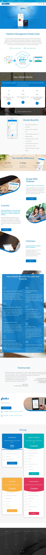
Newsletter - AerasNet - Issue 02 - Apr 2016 (13, 415)
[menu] (22, 4)
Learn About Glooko (17, 48)
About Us (6, 533)
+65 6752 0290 (36, 538)
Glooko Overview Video (31, 48)
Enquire (6, 229)
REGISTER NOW (40, 1)
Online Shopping (26, 533)
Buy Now (31, 198)
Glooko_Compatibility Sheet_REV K (24, 111)
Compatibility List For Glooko (16, 543)
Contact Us (6, 540)
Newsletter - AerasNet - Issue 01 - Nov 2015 (13, 411)
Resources (15, 533)
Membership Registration (25, 539)
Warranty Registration (6, 543)
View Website (6, 407)
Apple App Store (16, 540)
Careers (6, 546)
